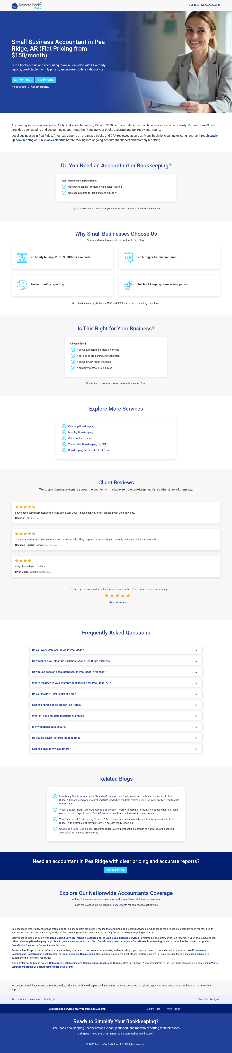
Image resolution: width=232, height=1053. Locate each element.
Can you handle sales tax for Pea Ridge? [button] (56, 704)
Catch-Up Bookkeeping (81, 426)
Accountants (19, 999)
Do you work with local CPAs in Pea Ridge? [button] (58, 650)
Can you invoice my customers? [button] (51, 748)
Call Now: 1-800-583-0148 (204, 5)
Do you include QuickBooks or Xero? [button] (54, 694)
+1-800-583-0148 (99, 1033)
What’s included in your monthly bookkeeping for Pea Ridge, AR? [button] (71, 683)
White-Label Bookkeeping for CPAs (88, 444)
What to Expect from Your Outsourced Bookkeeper (88, 809)
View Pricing (173, 1008)
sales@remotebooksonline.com (136, 1033)
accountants (120, 904)
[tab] (116, 650)
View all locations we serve (144, 899)
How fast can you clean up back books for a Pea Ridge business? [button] (71, 661)
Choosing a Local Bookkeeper (76, 828)
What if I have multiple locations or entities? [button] (58, 716)
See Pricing (46, 79)
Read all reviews (118, 602)
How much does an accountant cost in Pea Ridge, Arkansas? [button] (69, 672)
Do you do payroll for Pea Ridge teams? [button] (56, 737)
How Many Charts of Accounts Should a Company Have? (91, 796)
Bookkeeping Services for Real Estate (89, 450)
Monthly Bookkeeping (80, 432)
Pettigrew (215, 999)
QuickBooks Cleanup (80, 438)
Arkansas (34, 999)
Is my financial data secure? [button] (49, 726)
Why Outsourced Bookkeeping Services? (82, 819)
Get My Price (23, 79)
